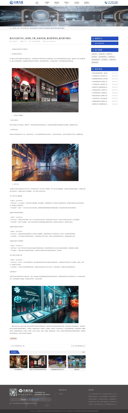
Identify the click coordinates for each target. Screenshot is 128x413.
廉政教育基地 (95, 62)
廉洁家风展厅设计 (96, 59)
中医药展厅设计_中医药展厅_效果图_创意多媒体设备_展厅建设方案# (101, 84)
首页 (18, 28)
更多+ (83, 352)
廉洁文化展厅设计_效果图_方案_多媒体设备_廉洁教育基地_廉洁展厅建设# (101, 95)
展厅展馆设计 (13, 338)
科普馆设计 (109, 54)
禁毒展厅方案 (112, 59)
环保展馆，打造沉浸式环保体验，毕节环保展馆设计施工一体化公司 (103, 404)
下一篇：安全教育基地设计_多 (78, 345)
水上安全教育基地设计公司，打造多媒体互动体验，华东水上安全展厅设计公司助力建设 (103, 394)
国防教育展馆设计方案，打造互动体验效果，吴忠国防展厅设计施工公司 (103, 401)
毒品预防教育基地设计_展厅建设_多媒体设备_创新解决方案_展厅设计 (101, 78)
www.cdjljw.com (21, 326)
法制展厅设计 (112, 56)
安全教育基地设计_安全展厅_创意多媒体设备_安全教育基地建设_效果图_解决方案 (101, 90)
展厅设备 (61, 393)
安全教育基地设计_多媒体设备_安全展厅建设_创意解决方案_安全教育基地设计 (101, 92)
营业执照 (87, 411)
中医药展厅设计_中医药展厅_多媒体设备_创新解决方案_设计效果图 (101, 76)
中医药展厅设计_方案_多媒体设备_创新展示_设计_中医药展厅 (101, 98)
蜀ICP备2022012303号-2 (61, 411)
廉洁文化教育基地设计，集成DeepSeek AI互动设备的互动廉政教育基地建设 (101, 73)
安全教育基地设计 (103, 56)
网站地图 (91, 411)
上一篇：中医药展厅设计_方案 (17, 345)
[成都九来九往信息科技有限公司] (16, 4)
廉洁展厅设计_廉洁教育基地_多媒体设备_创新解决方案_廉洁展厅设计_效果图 (101, 87)
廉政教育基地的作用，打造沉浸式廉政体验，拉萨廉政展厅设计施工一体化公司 (103, 396)
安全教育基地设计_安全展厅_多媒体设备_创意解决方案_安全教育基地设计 (101, 81)
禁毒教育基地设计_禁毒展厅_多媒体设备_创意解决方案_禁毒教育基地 (101, 101)
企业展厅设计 (102, 54)
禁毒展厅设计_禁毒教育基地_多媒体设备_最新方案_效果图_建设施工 (101, 104)
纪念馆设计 (94, 54)
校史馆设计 (94, 56)
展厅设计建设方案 (25, 28)
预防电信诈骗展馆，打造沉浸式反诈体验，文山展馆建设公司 (103, 399)
